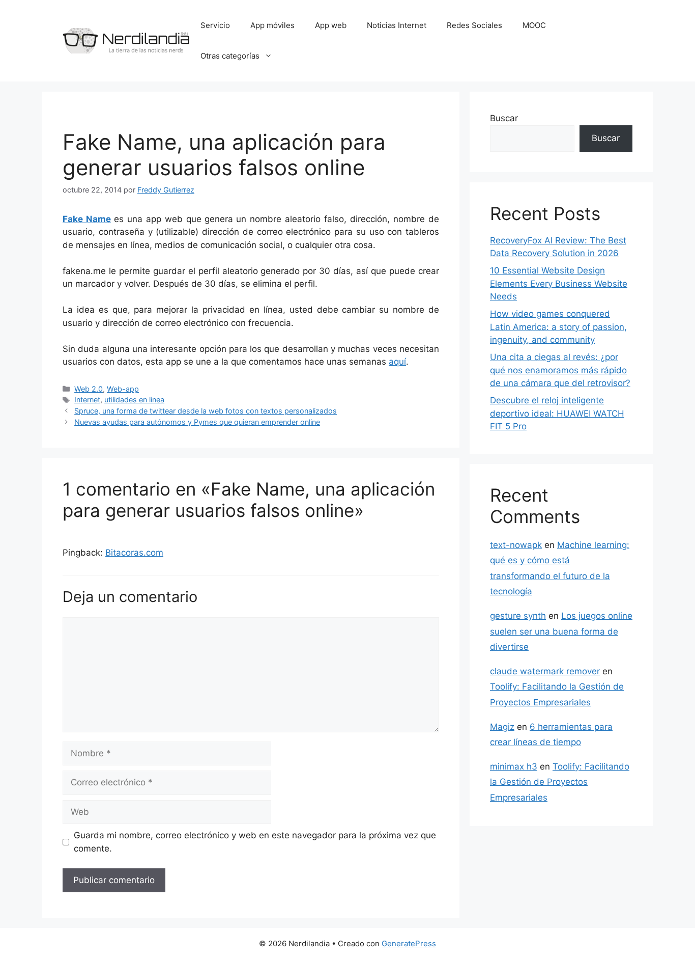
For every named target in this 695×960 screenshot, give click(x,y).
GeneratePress (409, 943)
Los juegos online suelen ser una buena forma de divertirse (561, 631)
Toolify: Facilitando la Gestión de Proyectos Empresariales (559, 782)
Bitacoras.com (134, 552)
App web (330, 25)
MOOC (534, 25)
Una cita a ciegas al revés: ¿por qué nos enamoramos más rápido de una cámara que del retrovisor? (560, 370)
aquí (397, 361)
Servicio (215, 25)
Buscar (504, 118)
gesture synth (518, 616)
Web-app (123, 389)
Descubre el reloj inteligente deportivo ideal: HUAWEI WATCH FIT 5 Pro (557, 413)
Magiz (502, 727)
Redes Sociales (474, 25)
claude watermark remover (545, 671)
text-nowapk (516, 545)
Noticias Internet (396, 25)
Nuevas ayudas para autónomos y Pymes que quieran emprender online (197, 422)
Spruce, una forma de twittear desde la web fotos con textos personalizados (205, 410)
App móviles (272, 25)
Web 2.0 (88, 389)
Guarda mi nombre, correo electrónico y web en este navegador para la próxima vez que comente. (255, 842)
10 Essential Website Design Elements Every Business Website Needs (558, 283)
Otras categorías (229, 56)
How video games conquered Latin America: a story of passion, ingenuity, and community (558, 327)
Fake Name (87, 219)
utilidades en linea (134, 399)
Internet (87, 399)
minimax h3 (513, 766)
